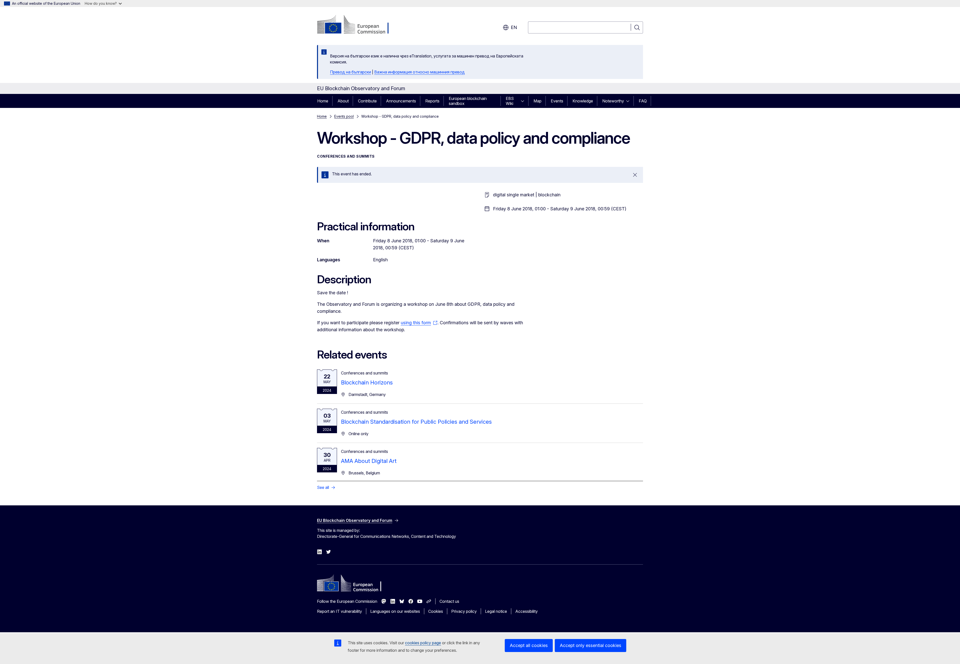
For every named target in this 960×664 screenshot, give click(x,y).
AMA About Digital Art (368, 461)
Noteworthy (613, 100)
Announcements (401, 100)
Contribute (367, 100)
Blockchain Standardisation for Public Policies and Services (416, 421)
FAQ (643, 100)
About (343, 100)
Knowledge (582, 100)
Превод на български (350, 71)
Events (557, 100)
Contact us (449, 601)
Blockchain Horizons (367, 382)
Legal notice (496, 611)
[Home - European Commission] (357, 25)
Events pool (344, 116)
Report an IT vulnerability (339, 611)
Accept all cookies (529, 645)
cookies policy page (423, 642)
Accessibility (526, 611)
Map (538, 100)
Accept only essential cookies (590, 645)
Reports (432, 100)
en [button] (514, 27)
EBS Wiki (510, 101)
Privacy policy (464, 611)
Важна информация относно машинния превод (419, 71)
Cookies (435, 611)
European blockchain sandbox (468, 101)
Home (322, 100)
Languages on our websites (395, 611)
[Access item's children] (524, 101)
